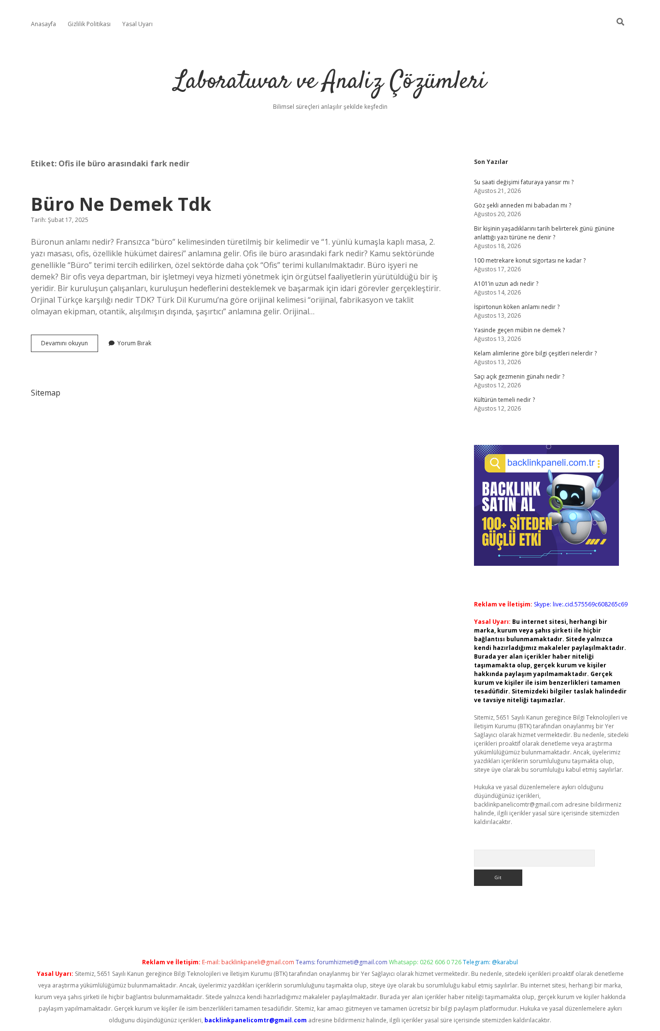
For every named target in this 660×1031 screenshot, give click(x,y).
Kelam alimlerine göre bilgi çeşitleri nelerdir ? (535, 353)
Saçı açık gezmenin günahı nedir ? (519, 376)
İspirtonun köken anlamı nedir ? (517, 307)
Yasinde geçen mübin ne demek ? (519, 330)
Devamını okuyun (69, 345)
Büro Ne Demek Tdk (121, 203)
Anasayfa (43, 24)
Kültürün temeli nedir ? (504, 400)
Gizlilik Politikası (89, 24)
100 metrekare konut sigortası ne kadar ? (530, 260)
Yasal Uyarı (137, 24)
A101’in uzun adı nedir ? (506, 284)
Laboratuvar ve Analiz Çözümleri (330, 82)
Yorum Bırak (134, 343)
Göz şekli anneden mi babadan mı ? (522, 205)
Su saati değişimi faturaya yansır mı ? (524, 182)
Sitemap (45, 392)
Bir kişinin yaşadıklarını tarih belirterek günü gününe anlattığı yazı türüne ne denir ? (544, 232)
